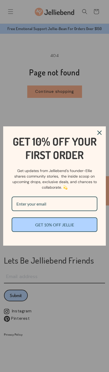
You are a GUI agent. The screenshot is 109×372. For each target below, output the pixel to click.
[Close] (99, 132)
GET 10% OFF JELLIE (54, 224)
